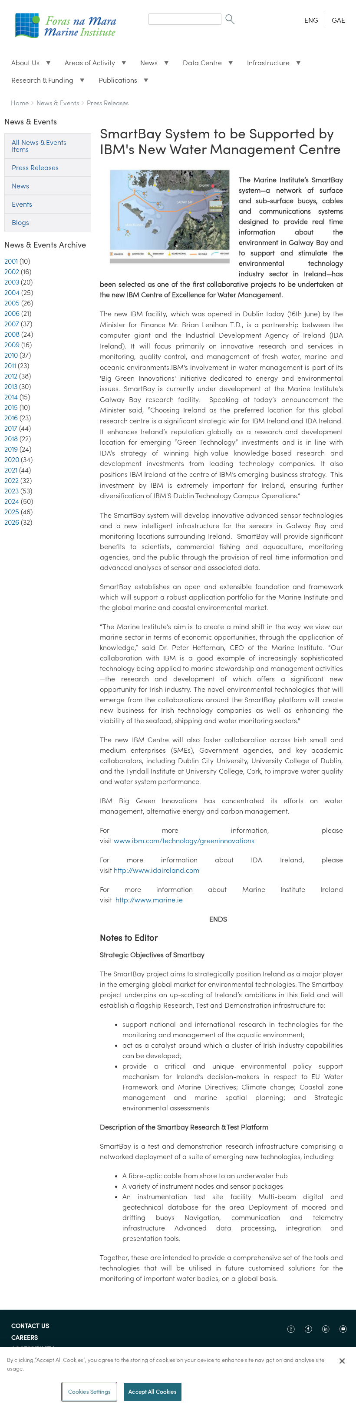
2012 (10, 376)
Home (20, 103)
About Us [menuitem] (22, 64)
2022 (11, 480)
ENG (311, 20)
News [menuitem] (145, 64)
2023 (11, 490)
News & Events (57, 103)
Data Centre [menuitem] (199, 64)
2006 (12, 313)
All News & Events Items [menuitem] (39, 146)
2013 (10, 386)
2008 (12, 334)
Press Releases (108, 103)
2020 (11, 459)
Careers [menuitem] (24, 1337)
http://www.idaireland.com (158, 870)
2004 (12, 292)
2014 (11, 396)
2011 (10, 365)
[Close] (342, 1361)
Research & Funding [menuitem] (38, 82)
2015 (11, 407)
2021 (10, 470)
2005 (12, 302)
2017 (10, 428)
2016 (11, 417)
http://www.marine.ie (150, 899)
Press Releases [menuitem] (35, 167)
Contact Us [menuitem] (30, 1326)
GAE (338, 20)
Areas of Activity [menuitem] (86, 64)
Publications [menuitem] (114, 82)
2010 (11, 355)
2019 (11, 449)
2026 (11, 522)
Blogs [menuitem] (20, 222)
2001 (11, 261)
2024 (11, 501)
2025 (11, 511)
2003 (11, 282)
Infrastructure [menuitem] (265, 64)
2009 (12, 344)
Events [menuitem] (22, 204)
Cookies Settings (89, 1391)
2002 (11, 271)
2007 (11, 323)
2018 (11, 438)
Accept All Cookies (152, 1391)
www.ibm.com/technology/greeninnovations (186, 840)
